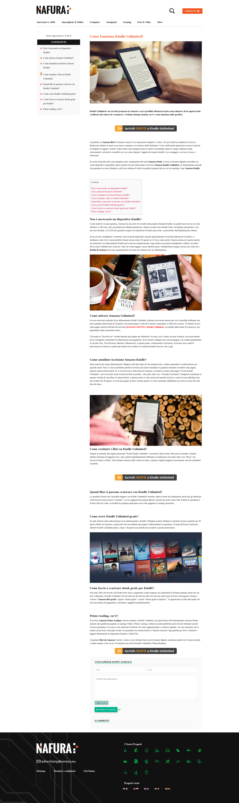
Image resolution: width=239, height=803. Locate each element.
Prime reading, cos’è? (52, 109)
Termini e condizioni (64, 771)
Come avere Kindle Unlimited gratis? (59, 94)
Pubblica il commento (107, 710)
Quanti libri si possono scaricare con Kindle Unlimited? (115, 201)
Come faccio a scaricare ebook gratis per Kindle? (113, 208)
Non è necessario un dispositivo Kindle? (109, 188)
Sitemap (41, 771)
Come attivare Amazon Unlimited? (58, 58)
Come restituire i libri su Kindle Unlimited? (110, 198)
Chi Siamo (89, 771)
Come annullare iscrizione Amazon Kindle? (110, 195)
